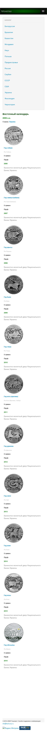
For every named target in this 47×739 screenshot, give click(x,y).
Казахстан (9, 38)
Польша (8, 56)
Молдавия (9, 44)
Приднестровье (11, 62)
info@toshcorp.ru (8, 724)
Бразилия (9, 32)
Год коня (7, 545)
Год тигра (7, 347)
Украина (8, 92)
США (7, 86)
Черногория (10, 104)
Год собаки (8, 148)
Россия (8, 68)
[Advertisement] (23, 694)
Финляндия (9, 98)
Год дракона (8, 446)
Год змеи (7, 496)
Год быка (7, 297)
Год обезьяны (9, 645)
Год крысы (8, 247)
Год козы (7, 595)
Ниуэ (7, 50)
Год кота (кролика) (11, 396)
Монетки (6, 11)
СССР (7, 80)
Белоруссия (10, 26)
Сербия (8, 74)
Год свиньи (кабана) (11, 197)
